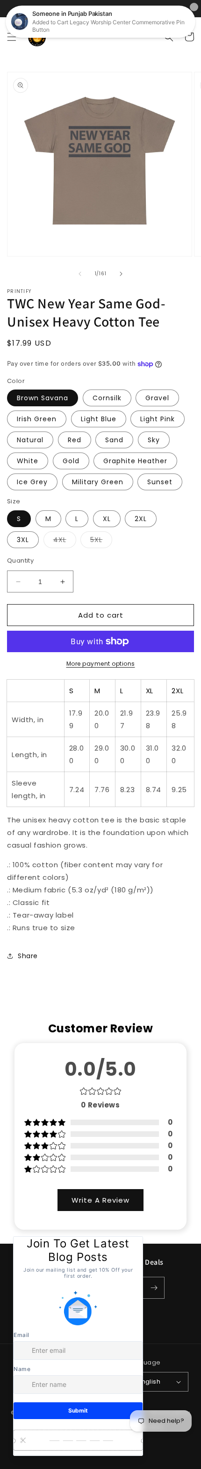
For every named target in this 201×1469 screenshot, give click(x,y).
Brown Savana (42, 398)
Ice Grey (32, 482)
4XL (64, 541)
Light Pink (157, 419)
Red (74, 440)
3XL (23, 539)
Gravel (157, 398)
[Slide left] (80, 274)
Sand (114, 440)
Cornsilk (107, 398)
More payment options (100, 664)
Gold (71, 461)
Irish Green (37, 419)
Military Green (97, 482)
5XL (101, 541)
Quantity (20, 560)
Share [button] (28, 956)
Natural (30, 440)
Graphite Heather (135, 461)
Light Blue (98, 419)
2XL (141, 518)
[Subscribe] (154, 1288)
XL (107, 518)
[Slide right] (121, 274)
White (27, 461)
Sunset (159, 482)
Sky (154, 440)
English (149, 1381)
